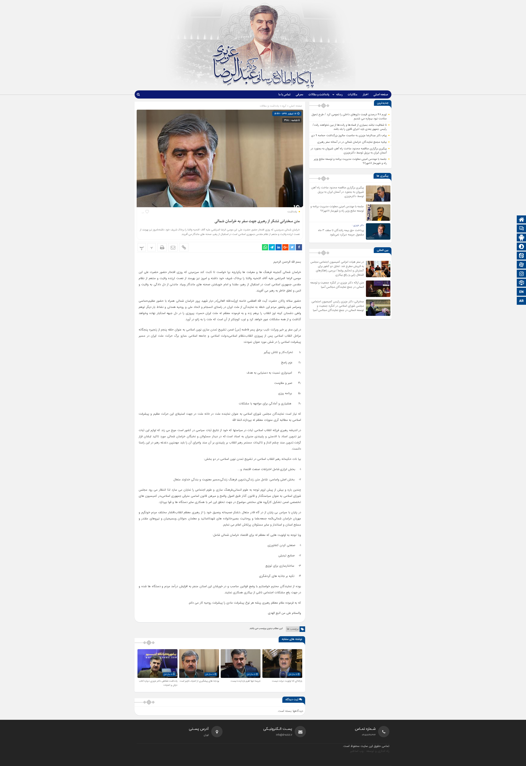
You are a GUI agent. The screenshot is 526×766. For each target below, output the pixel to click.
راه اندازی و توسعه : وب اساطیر (369, 751)
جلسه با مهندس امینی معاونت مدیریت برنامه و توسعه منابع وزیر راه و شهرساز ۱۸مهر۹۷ (350, 161)
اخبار (365, 94)
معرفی (299, 94)
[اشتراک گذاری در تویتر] (292, 247)
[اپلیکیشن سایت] (521, 238)
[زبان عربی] (521, 301)
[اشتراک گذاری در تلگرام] (272, 247)
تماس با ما (284, 94)
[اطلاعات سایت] (521, 283)
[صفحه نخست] (521, 220)
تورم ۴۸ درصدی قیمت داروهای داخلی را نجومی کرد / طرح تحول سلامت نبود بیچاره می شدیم (349, 116)
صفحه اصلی (380, 94)
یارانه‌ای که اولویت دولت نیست (287, 681)
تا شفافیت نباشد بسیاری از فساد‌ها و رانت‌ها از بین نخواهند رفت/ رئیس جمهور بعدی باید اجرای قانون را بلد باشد (350, 127)
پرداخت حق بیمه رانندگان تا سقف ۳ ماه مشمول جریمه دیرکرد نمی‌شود (341, 232)
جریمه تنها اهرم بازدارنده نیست (246, 681)
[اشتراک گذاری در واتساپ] (265, 247)
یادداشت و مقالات (318, 94)
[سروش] (521, 247)
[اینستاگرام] (521, 274)
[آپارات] (521, 265)
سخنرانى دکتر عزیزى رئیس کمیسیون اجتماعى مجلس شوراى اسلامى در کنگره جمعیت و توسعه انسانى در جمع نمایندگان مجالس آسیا (337, 305)
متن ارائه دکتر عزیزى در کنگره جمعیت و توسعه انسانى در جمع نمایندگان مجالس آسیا (337, 284)
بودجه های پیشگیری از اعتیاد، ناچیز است (199, 681)
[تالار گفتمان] (521, 229)
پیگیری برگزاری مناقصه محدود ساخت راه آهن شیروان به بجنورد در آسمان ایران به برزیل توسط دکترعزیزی (349, 150)
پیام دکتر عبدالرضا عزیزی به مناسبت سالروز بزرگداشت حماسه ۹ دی (349, 135)
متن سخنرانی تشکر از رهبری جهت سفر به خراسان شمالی (257, 221)
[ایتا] (521, 256)
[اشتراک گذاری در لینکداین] (279, 247)
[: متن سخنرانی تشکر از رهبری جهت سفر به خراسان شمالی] (173, 247)
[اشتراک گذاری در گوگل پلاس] (285, 247)
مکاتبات (352, 94)
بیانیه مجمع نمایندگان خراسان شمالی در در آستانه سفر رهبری (352, 142)
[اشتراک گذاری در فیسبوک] (299, 247)
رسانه (339, 94)
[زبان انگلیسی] (521, 292)
